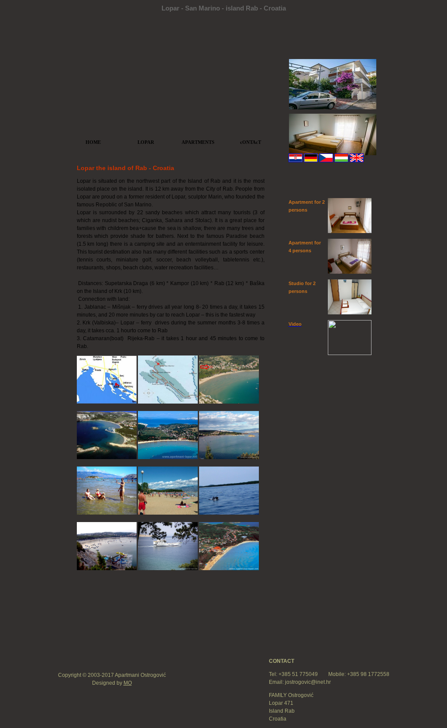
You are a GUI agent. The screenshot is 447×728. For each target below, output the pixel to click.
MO (128, 683)
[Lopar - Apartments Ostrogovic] (229, 402)
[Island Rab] (107, 402)
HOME (93, 142)
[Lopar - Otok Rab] (168, 457)
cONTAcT (250, 142)
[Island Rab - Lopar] (168, 402)
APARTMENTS (198, 142)
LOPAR (146, 142)
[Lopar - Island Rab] (107, 457)
